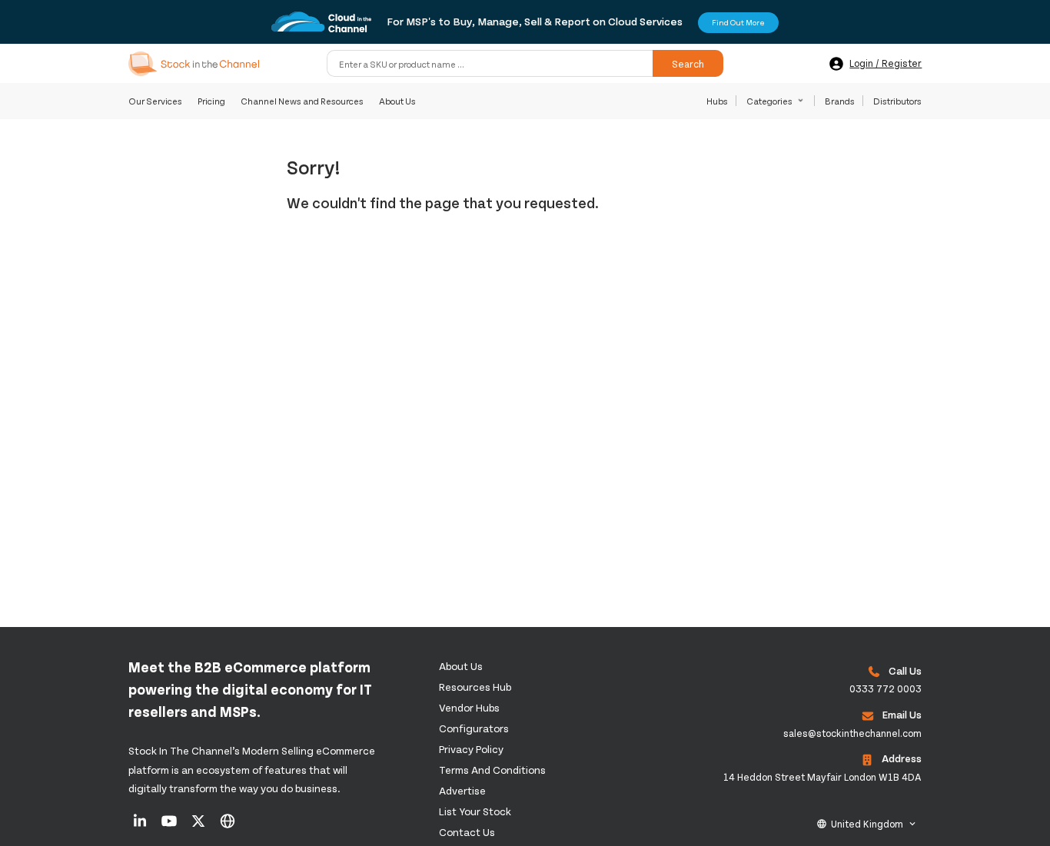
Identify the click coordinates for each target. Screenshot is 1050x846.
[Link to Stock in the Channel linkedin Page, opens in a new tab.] (141, 826)
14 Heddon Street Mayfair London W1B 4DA (822, 777)
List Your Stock (475, 811)
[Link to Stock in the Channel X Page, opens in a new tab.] (199, 826)
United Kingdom (867, 824)
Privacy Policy (471, 748)
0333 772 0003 (885, 688)
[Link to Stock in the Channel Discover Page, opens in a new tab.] (227, 826)
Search (688, 64)
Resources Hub (475, 686)
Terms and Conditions (492, 769)
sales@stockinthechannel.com (852, 733)
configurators (474, 728)
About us (461, 665)
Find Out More (738, 22)
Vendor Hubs (469, 707)
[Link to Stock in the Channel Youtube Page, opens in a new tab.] (170, 826)
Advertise (462, 790)
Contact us (467, 831)
